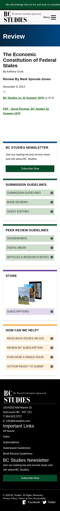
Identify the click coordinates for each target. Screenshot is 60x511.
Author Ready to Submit (25, 366)
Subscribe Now (30, 168)
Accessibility (40, 498)
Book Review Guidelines (17, 453)
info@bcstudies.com (18, 420)
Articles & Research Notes (28, 257)
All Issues (8, 431)
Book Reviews (17, 202)
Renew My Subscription (25, 347)
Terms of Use (25, 498)
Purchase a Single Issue (25, 357)
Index (6, 436)
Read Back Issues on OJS (25, 338)
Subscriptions (18, 311)
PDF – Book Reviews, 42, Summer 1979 (26, 111)
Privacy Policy (10, 498)
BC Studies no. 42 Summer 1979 (23, 98)
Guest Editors (18, 211)
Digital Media (16, 247)
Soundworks (17, 238)
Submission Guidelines (24, 192)
